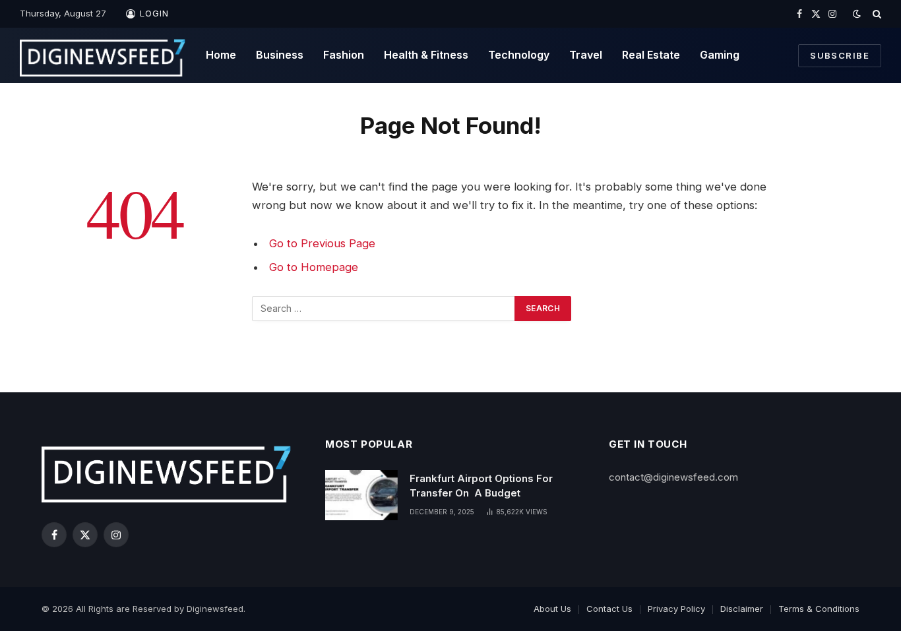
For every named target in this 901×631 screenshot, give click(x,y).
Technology (518, 54)
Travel (585, 54)
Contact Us (609, 608)
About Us (552, 608)
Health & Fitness (426, 54)
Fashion (343, 54)
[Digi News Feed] (103, 55)
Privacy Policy (676, 608)
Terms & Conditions (818, 608)
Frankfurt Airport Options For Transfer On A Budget (481, 485)
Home (221, 54)
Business (279, 54)
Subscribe (839, 55)
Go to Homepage (313, 267)
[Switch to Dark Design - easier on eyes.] (857, 13)
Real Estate (651, 54)
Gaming (719, 54)
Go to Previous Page (322, 243)
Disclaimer (741, 608)
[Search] (875, 14)
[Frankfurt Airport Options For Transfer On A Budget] (361, 495)
